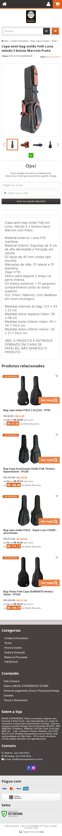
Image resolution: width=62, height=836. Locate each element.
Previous (4, 144)
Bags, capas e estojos (40, 41)
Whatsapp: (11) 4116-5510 (17, 756)
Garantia (8, 695)
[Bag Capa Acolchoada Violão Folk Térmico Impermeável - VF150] (30, 461)
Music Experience (53, 57)
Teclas (8, 643)
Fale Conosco (12, 681)
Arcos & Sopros (13, 647)
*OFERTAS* (11, 662)
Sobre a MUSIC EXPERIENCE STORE (26, 686)
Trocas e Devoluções (16, 700)
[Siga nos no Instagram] (33, 768)
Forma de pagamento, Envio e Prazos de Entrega (31, 690)
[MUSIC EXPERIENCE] (31, 16)
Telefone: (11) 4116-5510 (16, 753)
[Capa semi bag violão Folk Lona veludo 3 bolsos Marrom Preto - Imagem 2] (25, 144)
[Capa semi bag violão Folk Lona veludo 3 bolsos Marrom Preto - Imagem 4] (50, 144)
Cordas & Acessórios (20, 41)
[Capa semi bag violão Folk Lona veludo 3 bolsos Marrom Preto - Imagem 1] (12, 144)
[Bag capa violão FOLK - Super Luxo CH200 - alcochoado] (30, 522)
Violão (54, 41)
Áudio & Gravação (14, 652)
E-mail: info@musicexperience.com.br (23, 759)
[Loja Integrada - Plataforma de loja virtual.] (31, 832)
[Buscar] (46, 31)
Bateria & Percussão (16, 657)
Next (58, 143)
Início (6, 41)
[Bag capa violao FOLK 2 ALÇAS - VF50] (30, 401)
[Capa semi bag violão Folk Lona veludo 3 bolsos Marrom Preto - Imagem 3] (38, 144)
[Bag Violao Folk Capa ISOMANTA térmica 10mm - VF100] (30, 584)
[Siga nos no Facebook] (28, 768)
